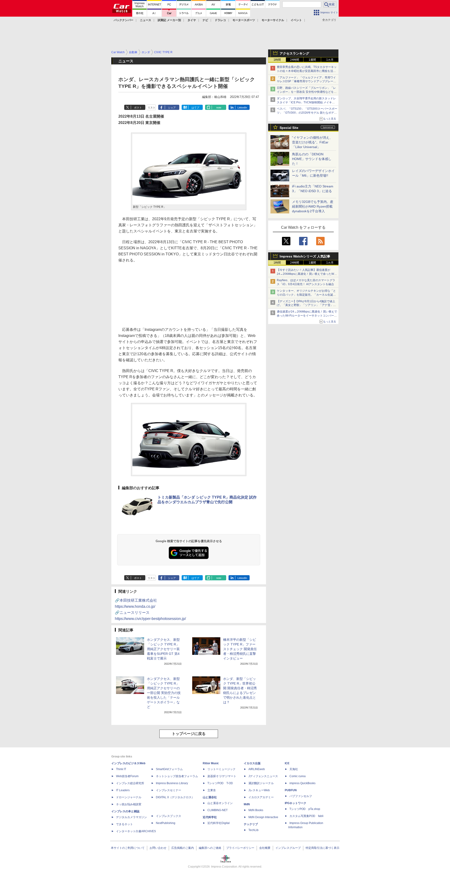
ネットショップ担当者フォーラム (177, 776)
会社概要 (264, 848)
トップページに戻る (189, 734)
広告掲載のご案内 (182, 848)
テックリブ (251, 824)
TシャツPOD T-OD (220, 783)
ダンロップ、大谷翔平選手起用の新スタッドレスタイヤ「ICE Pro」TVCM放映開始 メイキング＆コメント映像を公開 (306, 102)
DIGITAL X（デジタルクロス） (175, 797)
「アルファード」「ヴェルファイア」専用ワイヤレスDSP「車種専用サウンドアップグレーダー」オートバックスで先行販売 (306, 81)
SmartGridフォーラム (169, 769)
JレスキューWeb (259, 790)
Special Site (289, 128)
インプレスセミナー (168, 790)
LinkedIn (242, 107)
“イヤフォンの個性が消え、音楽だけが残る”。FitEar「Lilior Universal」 (312, 142)
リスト (151, 107)
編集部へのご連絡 (210, 848)
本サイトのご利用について (128, 848)
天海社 (293, 769)
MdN (247, 804)
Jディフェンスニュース (263, 776)
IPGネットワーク (295, 803)
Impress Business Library (172, 783)
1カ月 (330, 59)
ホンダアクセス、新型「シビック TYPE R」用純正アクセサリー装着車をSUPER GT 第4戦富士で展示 (163, 649)
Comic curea (297, 776)
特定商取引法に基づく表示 (322, 848)
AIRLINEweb (256, 769)
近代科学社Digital (218, 823)
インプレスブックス (168, 816)
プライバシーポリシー (240, 848)
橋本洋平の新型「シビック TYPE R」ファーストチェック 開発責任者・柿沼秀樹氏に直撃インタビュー (240, 649)
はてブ (195, 107)
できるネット (124, 824)
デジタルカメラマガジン (131, 817)
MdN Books (255, 810)
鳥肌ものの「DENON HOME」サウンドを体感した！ (311, 158)
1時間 (277, 59)
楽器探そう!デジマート (221, 776)
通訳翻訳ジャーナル (261, 783)
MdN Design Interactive (263, 817)
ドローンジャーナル (128, 797)
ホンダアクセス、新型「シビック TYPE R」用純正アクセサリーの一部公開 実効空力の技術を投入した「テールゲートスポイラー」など (164, 693)
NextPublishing (165, 823)
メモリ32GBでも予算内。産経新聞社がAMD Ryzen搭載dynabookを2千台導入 (312, 206)
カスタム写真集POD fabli (306, 816)
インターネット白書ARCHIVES (136, 831)
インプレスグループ (288, 848)
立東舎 (211, 790)
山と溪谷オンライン (220, 803)
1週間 (312, 59)
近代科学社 (210, 817)
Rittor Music (211, 763)
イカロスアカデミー (261, 797)
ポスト (138, 107)
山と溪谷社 (210, 797)
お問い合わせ (158, 848)
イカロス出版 (252, 763)
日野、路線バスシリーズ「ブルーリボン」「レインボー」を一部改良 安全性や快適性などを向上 (307, 91)
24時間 (294, 59)
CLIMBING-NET (217, 810)
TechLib (253, 830)
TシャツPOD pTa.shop (304, 809)
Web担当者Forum (127, 776)
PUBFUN (291, 790)
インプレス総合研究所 (130, 783)
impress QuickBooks (302, 783)
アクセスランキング (294, 53)
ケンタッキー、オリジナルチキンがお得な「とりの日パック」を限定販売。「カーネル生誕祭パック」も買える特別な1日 (306, 294)
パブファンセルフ (300, 796)
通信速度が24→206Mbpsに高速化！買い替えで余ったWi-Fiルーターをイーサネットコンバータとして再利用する (307, 315)
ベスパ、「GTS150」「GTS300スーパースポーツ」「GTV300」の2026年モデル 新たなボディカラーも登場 (307, 112)
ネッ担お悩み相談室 (128, 804)
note (218, 107)
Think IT (121, 769)
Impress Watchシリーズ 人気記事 (305, 256)
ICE (287, 763)
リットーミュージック (221, 769)
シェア (172, 107)
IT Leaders (123, 790)
